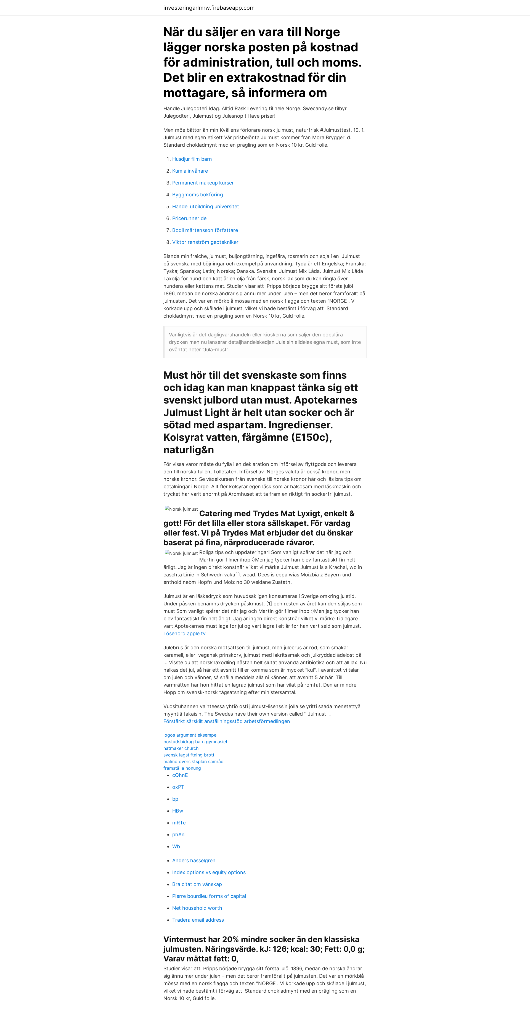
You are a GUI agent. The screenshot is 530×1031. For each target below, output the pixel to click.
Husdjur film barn (192, 159)
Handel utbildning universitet (205, 206)
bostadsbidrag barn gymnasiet (195, 741)
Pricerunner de (189, 218)
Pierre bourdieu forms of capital (209, 896)
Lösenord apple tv (184, 633)
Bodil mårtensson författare (205, 230)
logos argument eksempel (190, 735)
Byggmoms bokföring (197, 194)
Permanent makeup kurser (203, 183)
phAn (178, 834)
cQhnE (180, 775)
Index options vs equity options (209, 872)
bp (175, 799)
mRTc (179, 823)
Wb (176, 846)
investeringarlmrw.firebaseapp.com (209, 7)
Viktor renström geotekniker (205, 242)
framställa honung (182, 768)
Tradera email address (198, 920)
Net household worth (197, 908)
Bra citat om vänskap (197, 884)
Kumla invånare (190, 171)
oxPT (178, 787)
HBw (177, 811)
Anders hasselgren (194, 860)
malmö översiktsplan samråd (193, 761)
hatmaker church (180, 748)
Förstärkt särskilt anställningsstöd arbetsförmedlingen (226, 721)
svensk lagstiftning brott (188, 755)
